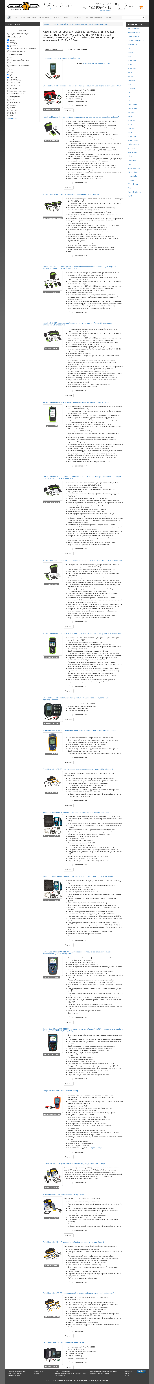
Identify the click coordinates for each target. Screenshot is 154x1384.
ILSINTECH (131, 128)
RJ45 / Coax (13, 77)
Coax (11, 72)
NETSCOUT (132, 148)
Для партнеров (44, 17)
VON (129, 188)
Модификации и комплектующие (96, 63)
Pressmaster (132, 160)
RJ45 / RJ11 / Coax (16, 80)
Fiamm (130, 96)
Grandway (131, 112)
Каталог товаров (14, 24)
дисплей (12, 40)
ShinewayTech (132, 172)
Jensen (130, 132)
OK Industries (132, 152)
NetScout (13, 113)
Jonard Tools (14, 110)
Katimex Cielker (133, 140)
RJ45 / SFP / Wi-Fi (15, 85)
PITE (129, 164)
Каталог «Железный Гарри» (93, 17)
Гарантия (128, 1371)
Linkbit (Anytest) (133, 144)
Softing (12, 116)
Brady (130, 72)
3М (129, 48)
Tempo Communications (136, 40)
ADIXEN (130, 52)
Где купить (56, 17)
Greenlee (13, 105)
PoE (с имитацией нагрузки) (19, 60)
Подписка (67, 17)
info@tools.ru (51, 9)
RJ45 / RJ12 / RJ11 (15, 83)
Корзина (109, 17)
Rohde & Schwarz (134, 168)
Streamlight (131, 180)
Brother (130, 76)
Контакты (77, 17)
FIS (129, 100)
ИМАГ (130, 196)
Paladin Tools (132, 44)
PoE (11, 57)
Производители (135, 24)
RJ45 (11, 75)
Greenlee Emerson (134, 32)
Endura (130, 92)
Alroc (129, 56)
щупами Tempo (96, 1148)
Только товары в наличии (77, 49)
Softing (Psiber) (133, 176)
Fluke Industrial (133, 104)
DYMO (130, 84)
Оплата (127, 1373)
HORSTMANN (132, 120)
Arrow (130, 64)
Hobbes (12, 108)
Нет (11, 63)
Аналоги (68, 110)
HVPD (130, 124)
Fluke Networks (15, 102)
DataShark (13, 100)
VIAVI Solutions (133, 184)
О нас (16, 17)
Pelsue (130, 156)
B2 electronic (132, 68)
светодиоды (14, 43)
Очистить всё (12, 119)
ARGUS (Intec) (132, 60)
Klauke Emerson (133, 36)
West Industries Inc (134, 192)
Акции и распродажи (28, 17)
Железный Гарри (133, 28)
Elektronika (131, 88)
